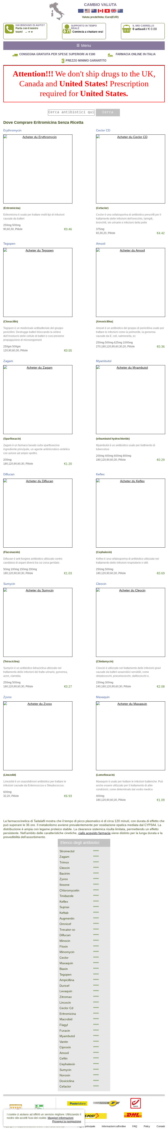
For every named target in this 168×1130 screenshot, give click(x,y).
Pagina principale (86, 1126)
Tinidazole (67, 896)
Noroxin (65, 1075)
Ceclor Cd (66, 1008)
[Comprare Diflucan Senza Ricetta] (37, 513)
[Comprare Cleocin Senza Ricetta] (130, 622)
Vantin (64, 1041)
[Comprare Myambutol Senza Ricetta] (130, 399)
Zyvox (7, 697)
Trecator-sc (67, 929)
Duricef (64, 985)
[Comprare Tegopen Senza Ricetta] (37, 282)
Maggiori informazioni (61, 1117)
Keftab (64, 912)
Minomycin (67, 952)
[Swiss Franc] (107, 11)
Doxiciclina (67, 1081)
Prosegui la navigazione (66, 1121)
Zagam (8, 361)
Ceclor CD (103, 130)
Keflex (100, 474)
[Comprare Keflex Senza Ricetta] (130, 513)
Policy (147, 1126)
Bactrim (65, 873)
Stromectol (67, 851)
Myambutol (103, 361)
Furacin (65, 1030)
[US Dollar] (87, 11)
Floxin (64, 946)
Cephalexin (67, 1064)
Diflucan (8, 474)
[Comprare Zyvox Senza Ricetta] (37, 735)
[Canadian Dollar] (100, 11)
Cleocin (101, 583)
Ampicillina (67, 980)
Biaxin (64, 969)
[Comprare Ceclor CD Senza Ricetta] (130, 168)
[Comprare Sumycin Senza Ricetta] (37, 622)
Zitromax (66, 997)
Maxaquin (103, 697)
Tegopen (9, 243)
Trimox (64, 862)
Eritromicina (68, 1013)
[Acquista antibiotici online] (55, 11)
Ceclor (64, 957)
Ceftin (64, 1058)
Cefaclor (65, 1086)
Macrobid (66, 1019)
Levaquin (66, 991)
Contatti (161, 1126)
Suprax (64, 907)
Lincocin (65, 1002)
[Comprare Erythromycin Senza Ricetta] (37, 168)
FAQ (134, 1126)
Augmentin (67, 918)
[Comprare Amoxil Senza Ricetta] (130, 282)
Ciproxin (65, 1047)
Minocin (65, 941)
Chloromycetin (69, 890)
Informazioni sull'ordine (114, 1126)
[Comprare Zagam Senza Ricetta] (37, 399)
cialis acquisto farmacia (94, 833)
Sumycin (9, 583)
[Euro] (81, 11)
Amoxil (100, 243)
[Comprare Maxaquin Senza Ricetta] (130, 735)
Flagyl (64, 1025)
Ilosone (65, 884)
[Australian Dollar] (120, 11)
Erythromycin (12, 130)
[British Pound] (113, 11)
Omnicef (65, 924)
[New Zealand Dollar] (94, 11)
